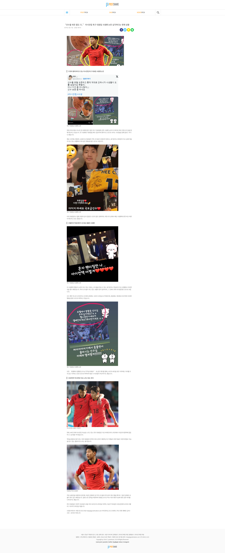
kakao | (121, 542)
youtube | (105, 542)
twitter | (111, 542)
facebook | (116, 542)
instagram (126, 542)
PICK (84, 12)
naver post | (99, 542)
